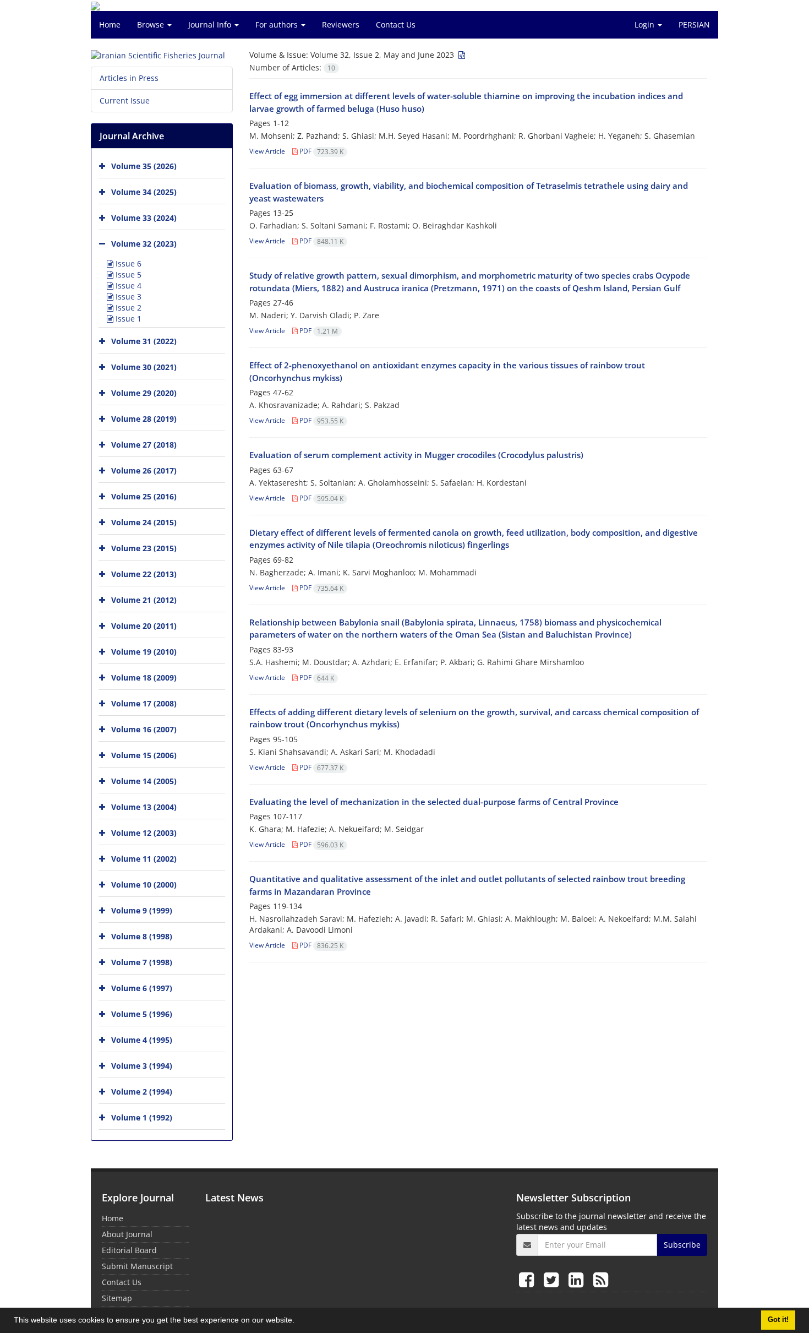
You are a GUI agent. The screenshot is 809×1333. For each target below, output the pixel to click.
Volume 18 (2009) (144, 677)
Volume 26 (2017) (144, 470)
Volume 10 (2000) (144, 884)
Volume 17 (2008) (144, 703)
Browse (151, 24)
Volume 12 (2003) (144, 833)
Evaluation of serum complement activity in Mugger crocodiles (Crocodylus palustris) (416, 454)
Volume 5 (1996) (141, 1014)
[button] (298, 1321)
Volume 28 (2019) (144, 418)
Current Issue (125, 100)
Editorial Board (129, 1250)
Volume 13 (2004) (144, 807)
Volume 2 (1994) (141, 1091)
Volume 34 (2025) (144, 192)
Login (646, 24)
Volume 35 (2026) (144, 166)
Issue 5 (127, 274)
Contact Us (396, 24)
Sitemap (117, 1298)
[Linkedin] (578, 1279)
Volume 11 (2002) (144, 858)
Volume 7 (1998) (141, 962)
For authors (277, 24)
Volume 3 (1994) (141, 1065)
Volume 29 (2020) (144, 393)
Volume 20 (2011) (144, 626)
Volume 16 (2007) (144, 729)
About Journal (127, 1234)
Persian (694, 24)
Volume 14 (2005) (144, 781)
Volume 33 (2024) (144, 218)
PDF (320, 151)
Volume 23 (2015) (144, 548)
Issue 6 (127, 263)
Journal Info (210, 24)
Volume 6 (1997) (141, 988)
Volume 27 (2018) (144, 444)
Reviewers (340, 24)
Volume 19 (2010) (144, 651)
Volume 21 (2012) (144, 600)
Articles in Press (129, 78)
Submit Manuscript (137, 1266)
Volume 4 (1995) (141, 1040)
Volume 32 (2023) (144, 243)
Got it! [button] (778, 1320)
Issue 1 (127, 318)
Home (110, 24)
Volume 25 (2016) (144, 496)
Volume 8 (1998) (141, 936)
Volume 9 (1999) (141, 910)
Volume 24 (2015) (144, 522)
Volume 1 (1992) (141, 1117)
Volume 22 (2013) (144, 574)
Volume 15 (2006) (144, 755)
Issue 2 (127, 307)
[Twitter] (553, 1279)
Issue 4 (127, 285)
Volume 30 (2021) (144, 367)
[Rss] (601, 1279)
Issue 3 (127, 296)
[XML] (460, 55)
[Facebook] (528, 1279)
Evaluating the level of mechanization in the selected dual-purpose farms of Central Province (434, 801)
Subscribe (682, 1244)
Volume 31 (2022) (144, 341)
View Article (267, 151)
